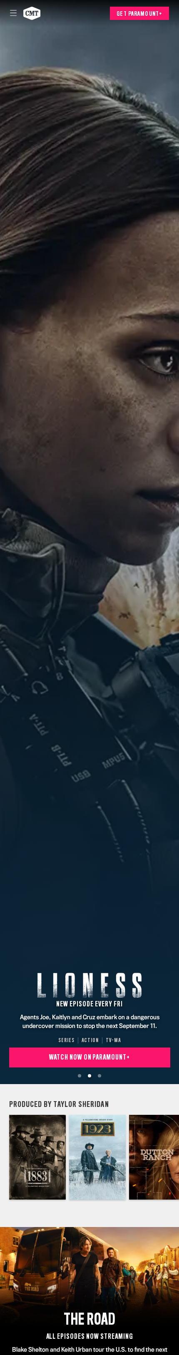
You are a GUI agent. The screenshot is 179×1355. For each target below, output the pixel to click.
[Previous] (4, 1157)
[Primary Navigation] (13, 13)
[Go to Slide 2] (89, 1075)
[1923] (97, 1157)
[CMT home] (31, 13)
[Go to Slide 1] (79, 1075)
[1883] (37, 1157)
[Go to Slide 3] (99, 1075)
